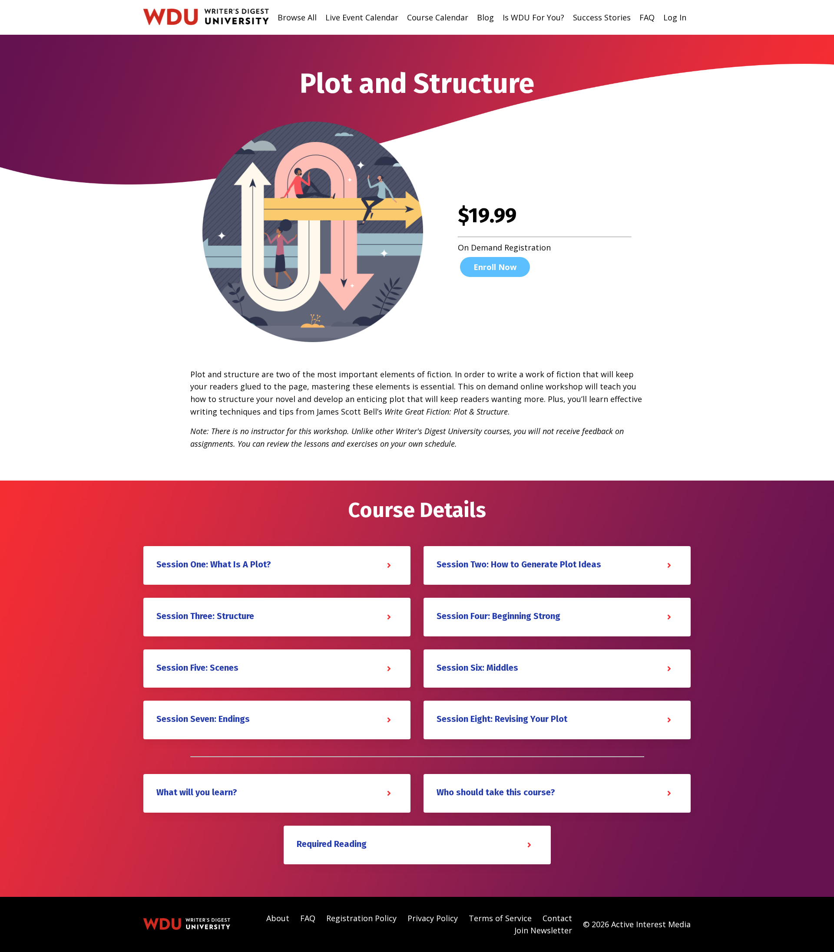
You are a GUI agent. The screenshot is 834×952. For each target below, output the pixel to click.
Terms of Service (500, 918)
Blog (485, 17)
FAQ (647, 17)
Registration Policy (361, 918)
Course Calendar (437, 17)
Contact (557, 918)
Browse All (297, 17)
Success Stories (602, 17)
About (277, 918)
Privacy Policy (432, 918)
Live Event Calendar (361, 17)
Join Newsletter (543, 930)
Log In (674, 17)
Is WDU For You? (533, 17)
